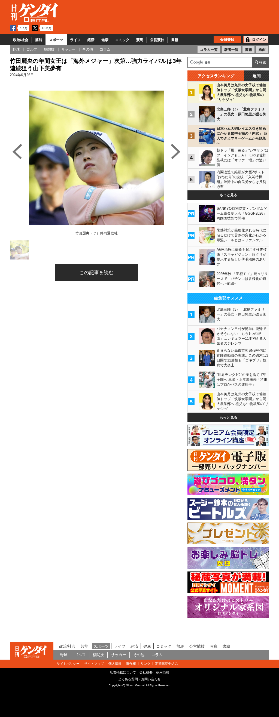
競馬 (139, 40)
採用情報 (162, 672)
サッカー (118, 655)
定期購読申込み (166, 663)
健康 (104, 40)
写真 (213, 646)
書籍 (174, 40)
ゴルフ (80, 655)
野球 (64, 655)
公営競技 (157, 40)
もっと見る (228, 195)
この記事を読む (96, 272)
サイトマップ (94, 663)
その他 (138, 655)
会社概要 (146, 672)
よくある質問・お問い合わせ (139, 679)
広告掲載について (123, 672)
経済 (91, 40)
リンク (145, 663)
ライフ (75, 40)
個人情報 (115, 663)
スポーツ (56, 40)
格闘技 (98, 655)
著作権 (131, 663)
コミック (122, 40)
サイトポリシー (68, 663)
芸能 (38, 40)
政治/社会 (20, 40)
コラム (157, 655)
